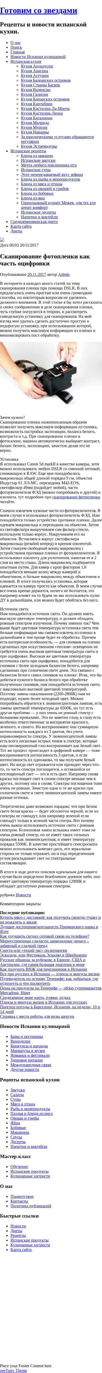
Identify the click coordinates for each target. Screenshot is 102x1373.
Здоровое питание (26, 1060)
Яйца (15, 1123)
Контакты (19, 1201)
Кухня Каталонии (37, 118)
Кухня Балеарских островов (46, 80)
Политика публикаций (30, 1206)
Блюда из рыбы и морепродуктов (50, 179)
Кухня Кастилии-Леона (42, 113)
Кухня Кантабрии (37, 104)
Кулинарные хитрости (30, 1176)
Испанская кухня (25, 61)
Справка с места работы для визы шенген (37, 1016)
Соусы (16, 1137)
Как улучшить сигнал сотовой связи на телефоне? (44, 936)
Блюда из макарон (37, 155)
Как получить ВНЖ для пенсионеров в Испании (43, 969)
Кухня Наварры (35, 132)
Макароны (19, 1132)
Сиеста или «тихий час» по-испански (33, 950)
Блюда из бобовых (37, 193)
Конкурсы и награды (29, 1046)
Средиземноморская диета (34, 221)
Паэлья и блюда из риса (31, 1113)
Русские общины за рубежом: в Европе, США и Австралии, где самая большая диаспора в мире (43, 962)
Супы (15, 1099)
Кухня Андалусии (37, 66)
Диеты (16, 231)
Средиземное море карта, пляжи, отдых (35, 997)
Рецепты (18, 1235)
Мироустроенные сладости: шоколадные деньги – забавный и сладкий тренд (44, 943)
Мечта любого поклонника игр (49, 165)
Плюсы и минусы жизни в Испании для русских (43, 1002)
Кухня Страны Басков (40, 85)
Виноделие (20, 1041)
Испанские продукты (29, 1171)
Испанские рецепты (28, 151)
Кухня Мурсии (34, 127)
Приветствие (22, 1196)
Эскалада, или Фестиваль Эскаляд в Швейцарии (43, 955)
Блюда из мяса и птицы (42, 184)
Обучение (19, 1166)
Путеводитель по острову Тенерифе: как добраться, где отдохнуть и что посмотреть (49, 981)
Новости (23, 895)
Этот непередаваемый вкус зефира (52, 174)
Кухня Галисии (34, 94)
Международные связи (30, 1065)
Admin (64, 274)
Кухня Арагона (34, 71)
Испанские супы (36, 170)
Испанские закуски (38, 160)
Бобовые (18, 1127)
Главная (17, 52)
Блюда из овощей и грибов (45, 188)
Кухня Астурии (35, 75)
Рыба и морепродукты (30, 1109)
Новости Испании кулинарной (38, 56)
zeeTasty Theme (13, 1370)
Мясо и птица (22, 1104)
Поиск (16, 47)
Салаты (17, 1094)
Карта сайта (21, 226)
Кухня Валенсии (35, 89)
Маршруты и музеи (27, 1050)
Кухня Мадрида (35, 122)
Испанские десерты (38, 212)
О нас (15, 42)
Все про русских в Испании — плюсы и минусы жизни (50, 974)
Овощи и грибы (24, 1118)
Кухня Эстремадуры (39, 146)
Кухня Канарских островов (45, 99)
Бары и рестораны (26, 1036)
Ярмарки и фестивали (30, 1055)
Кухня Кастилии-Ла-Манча (45, 108)
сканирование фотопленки (76, 497)
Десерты (18, 1141)
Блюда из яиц (33, 198)
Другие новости (24, 1069)
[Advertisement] (51, 1307)
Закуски (17, 1090)
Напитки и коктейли (39, 217)
